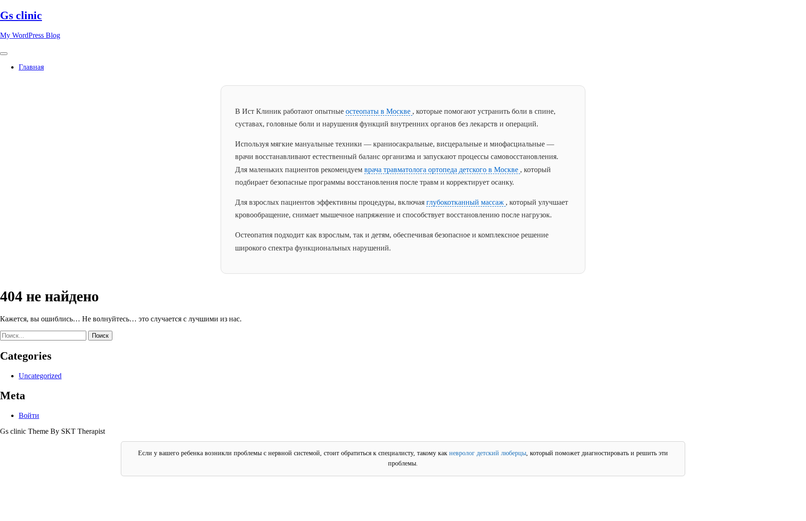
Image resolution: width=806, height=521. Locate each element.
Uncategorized (40, 376)
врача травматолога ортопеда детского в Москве (442, 170)
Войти (29, 415)
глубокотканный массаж (466, 202)
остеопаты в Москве (379, 111)
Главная (31, 67)
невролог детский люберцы (487, 453)
